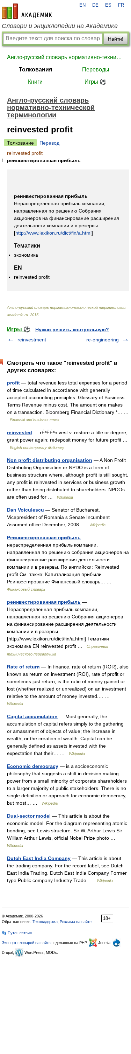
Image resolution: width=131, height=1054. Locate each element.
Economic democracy (32, 766)
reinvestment (31, 339)
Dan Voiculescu (25, 510)
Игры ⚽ (96, 82)
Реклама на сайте (76, 922)
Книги (35, 82)
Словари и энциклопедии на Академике (60, 25)
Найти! (115, 39)
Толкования (35, 69)
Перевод (49, 143)
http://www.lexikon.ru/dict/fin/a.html (53, 233)
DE (95, 5)
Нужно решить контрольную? (72, 329)
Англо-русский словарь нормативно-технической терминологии (65, 57)
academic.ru (27, 11)
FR (121, 5)
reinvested (19, 432)
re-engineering (102, 339)
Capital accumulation (32, 716)
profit (13, 383)
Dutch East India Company (39, 858)
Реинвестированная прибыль (44, 537)
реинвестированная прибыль (44, 602)
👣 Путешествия (17, 933)
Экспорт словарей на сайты (26, 943)
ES (108, 5)
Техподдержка (45, 922)
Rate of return (23, 667)
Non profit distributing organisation (49, 460)
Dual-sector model (29, 816)
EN (82, 5)
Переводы (95, 69)
